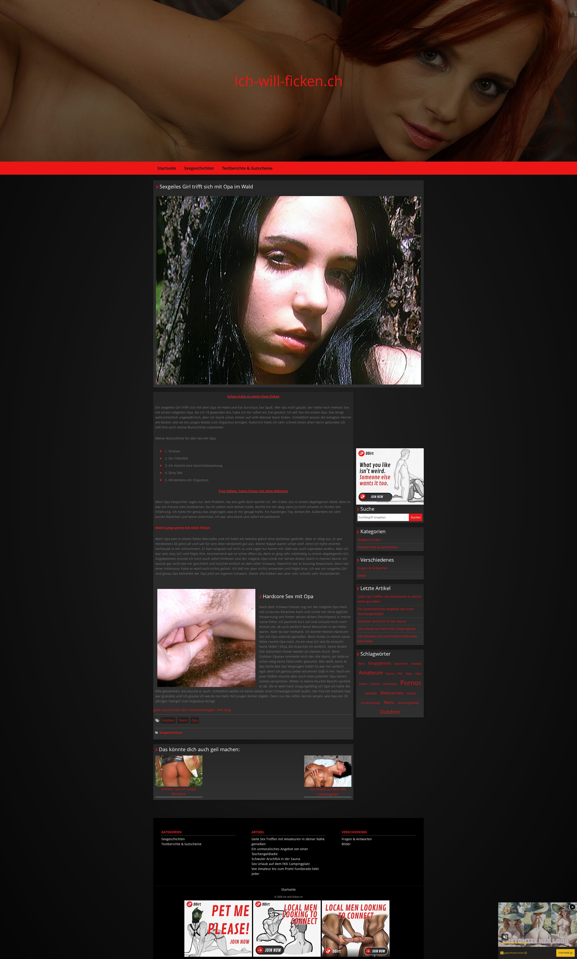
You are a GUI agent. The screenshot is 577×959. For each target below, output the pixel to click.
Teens (183, 720)
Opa (195, 720)
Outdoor (168, 720)
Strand (410, 693)
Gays (409, 673)
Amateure (371, 672)
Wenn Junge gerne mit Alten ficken (183, 528)
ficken (363, 684)
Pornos (410, 682)
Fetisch (375, 684)
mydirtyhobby (370, 703)
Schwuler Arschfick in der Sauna (381, 621)
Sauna (390, 673)
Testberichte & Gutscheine (247, 168)
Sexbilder (371, 693)
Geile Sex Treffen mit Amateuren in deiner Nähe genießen (389, 599)
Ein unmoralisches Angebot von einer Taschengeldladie (385, 611)
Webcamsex (391, 693)
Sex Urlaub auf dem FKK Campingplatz (328, 791)
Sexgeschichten (199, 168)
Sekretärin (401, 663)
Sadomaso (390, 684)
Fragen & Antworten (372, 568)
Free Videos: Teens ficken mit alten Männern (253, 491)
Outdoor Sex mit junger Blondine (179, 791)
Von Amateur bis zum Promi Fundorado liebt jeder (387, 638)
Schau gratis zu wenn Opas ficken (253, 396)
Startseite (166, 168)
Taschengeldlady (408, 703)
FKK (400, 673)
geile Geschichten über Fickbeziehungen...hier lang (192, 710)
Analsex (416, 663)
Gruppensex (379, 663)
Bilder (361, 575)
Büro (361, 663)
